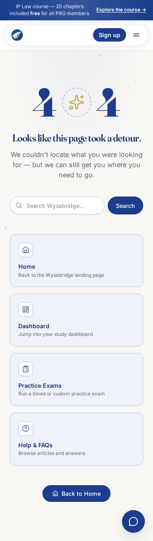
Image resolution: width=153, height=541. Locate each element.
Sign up (109, 34)
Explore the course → (121, 10)
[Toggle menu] (136, 35)
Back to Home (81, 493)
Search (125, 205)
